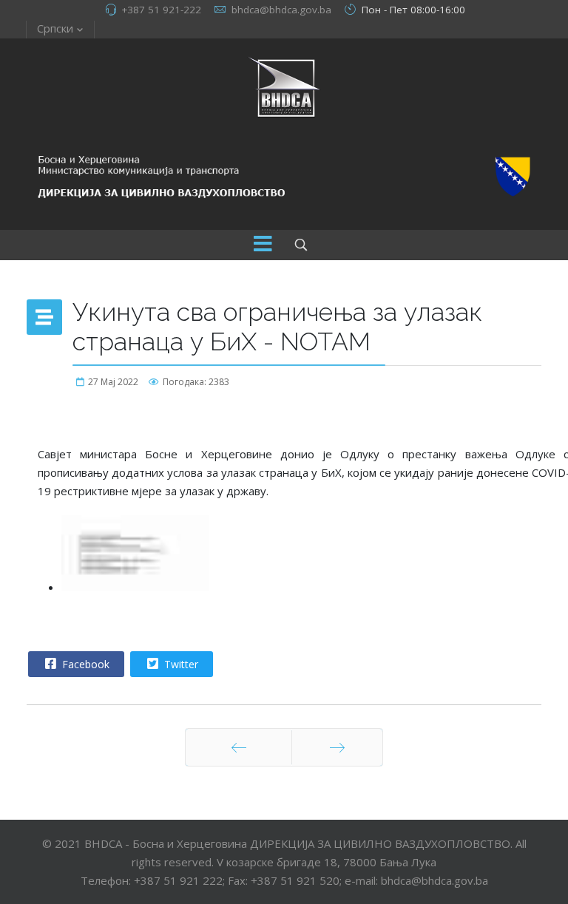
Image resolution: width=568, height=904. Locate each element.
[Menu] (262, 245)
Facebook (84, 664)
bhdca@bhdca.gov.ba (281, 9)
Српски (55, 28)
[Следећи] (337, 747)
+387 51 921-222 (161, 9)
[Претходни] (238, 747)
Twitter (179, 664)
